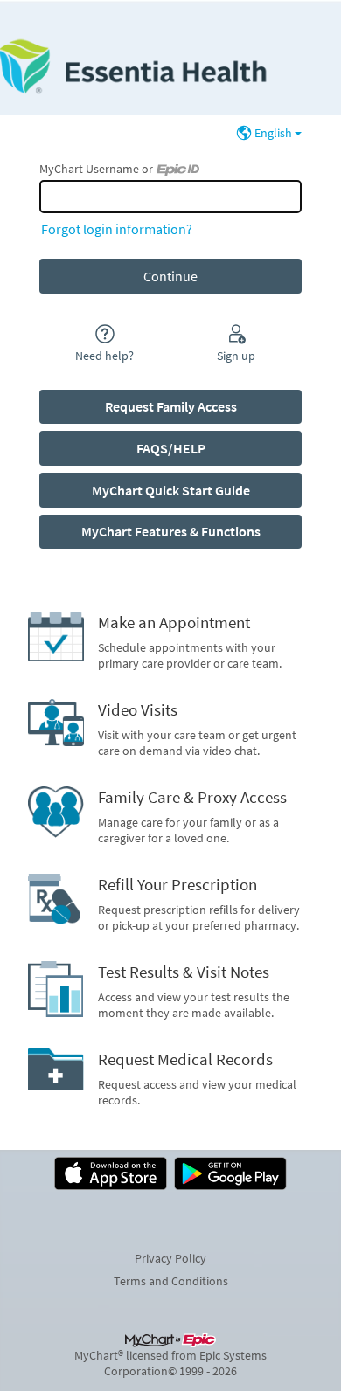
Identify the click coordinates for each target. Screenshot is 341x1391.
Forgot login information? (116, 229)
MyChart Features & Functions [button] (171, 531)
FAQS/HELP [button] (170, 448)
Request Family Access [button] (171, 406)
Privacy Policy (170, 1258)
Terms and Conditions (171, 1281)
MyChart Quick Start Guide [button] (171, 490)
